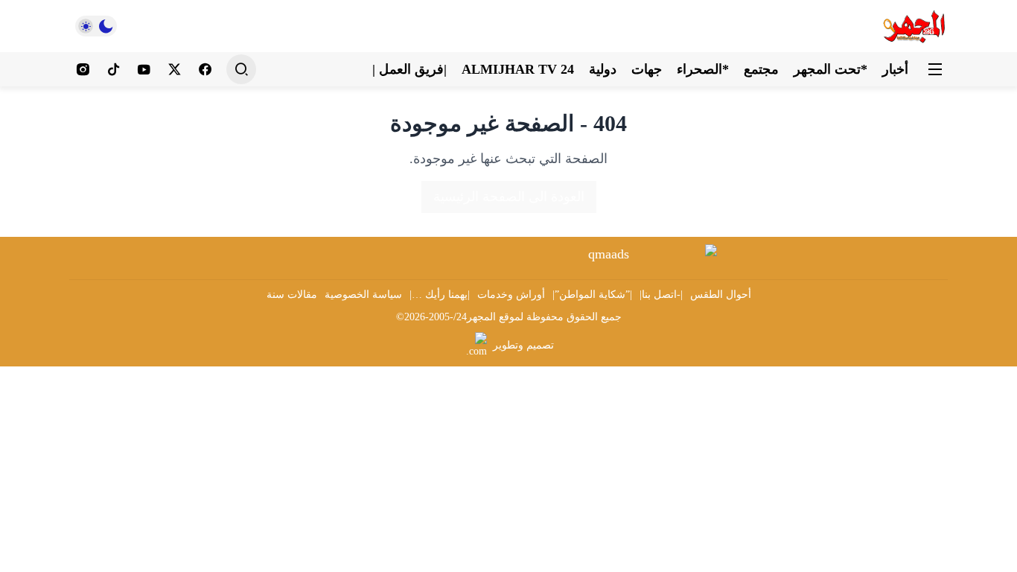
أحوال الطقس (720, 294)
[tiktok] (113, 69)
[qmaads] (614, 254)
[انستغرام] (83, 69)
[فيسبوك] (205, 69)
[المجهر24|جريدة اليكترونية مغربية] (914, 26)
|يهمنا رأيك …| (439, 294)
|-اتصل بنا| (661, 294)
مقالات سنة (292, 294)
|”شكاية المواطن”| (592, 294)
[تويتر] (174, 69)
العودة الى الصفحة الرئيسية (508, 196)
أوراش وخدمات (511, 294)
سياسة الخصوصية (363, 294)
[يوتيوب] (144, 69)
